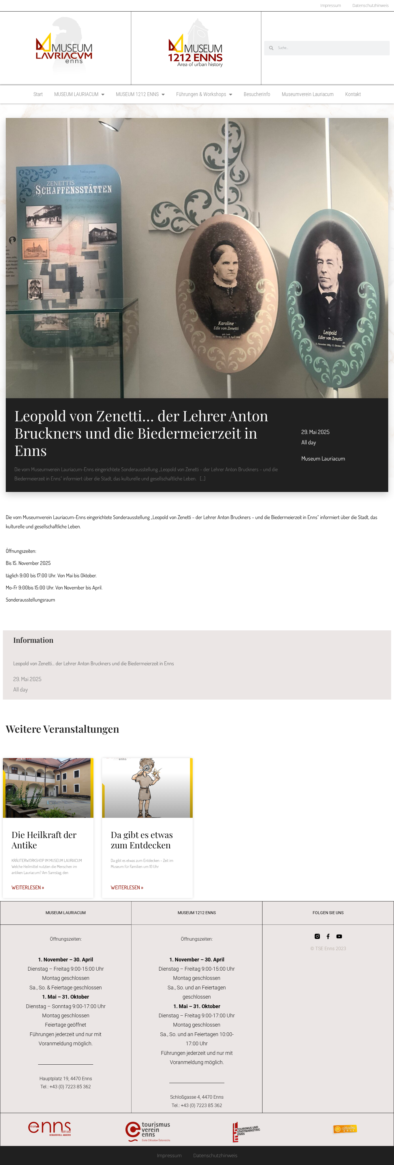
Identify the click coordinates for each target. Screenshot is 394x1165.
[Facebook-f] (328, 936)
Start (38, 94)
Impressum (169, 1155)
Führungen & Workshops (201, 94)
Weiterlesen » (28, 887)
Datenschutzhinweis (215, 1155)
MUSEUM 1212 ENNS (137, 94)
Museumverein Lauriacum (308, 94)
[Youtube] (339, 936)
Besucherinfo (257, 94)
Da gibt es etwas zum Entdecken (142, 840)
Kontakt (353, 94)
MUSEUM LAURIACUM (76, 94)
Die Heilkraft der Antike (44, 840)
